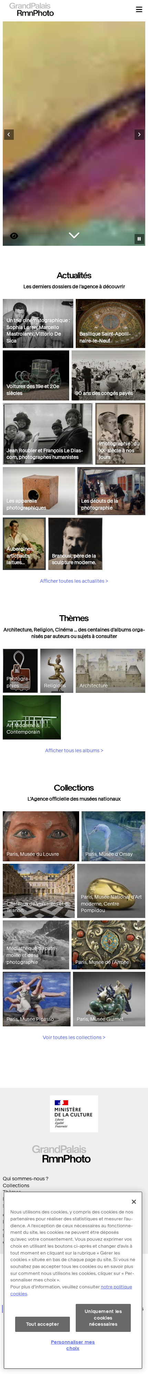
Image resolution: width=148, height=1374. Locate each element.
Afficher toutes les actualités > (74, 581)
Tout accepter (42, 1324)
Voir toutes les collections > (74, 1037)
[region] (72, 1280)
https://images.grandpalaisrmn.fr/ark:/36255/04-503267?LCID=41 (10, 236)
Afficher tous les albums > (74, 750)
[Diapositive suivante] (139, 134)
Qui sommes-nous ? (25, 1178)
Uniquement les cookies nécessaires (103, 1317)
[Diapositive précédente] (9, 134)
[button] (139, 9)
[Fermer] (133, 1201)
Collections (16, 1185)
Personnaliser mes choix (73, 1345)
